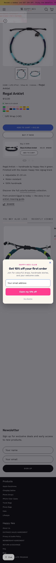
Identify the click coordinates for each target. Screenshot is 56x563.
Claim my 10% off (28, 292)
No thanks (28, 299)
